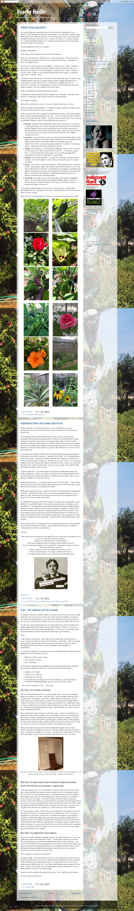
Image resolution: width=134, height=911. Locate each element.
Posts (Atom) (34, 897)
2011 (90, 96)
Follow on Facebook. (93, 212)
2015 (90, 85)
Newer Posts (26, 893)
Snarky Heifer (31, 11)
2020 (90, 54)
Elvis (27, 601)
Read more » (25, 595)
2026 (90, 45)
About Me (89, 38)
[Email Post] (36, 411)
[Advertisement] (96, 226)
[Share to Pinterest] (48, 412)
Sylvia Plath (64, 601)
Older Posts (76, 893)
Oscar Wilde (55, 601)
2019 (90, 77)
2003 (90, 115)
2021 (90, 51)
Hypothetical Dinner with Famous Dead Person (41, 423)
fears (33, 887)
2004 (90, 113)
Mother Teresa (46, 601)
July (91, 56)
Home (51, 893)
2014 (90, 88)
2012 (90, 93)
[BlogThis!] (42, 412)
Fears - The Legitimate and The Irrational (39, 610)
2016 (90, 82)
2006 (90, 107)
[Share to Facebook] (46, 412)
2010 (90, 99)
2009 (90, 102)
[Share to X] (44, 412)
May (91, 73)
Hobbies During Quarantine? (33, 27)
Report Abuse (91, 121)
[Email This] (40, 412)
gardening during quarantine (35, 414)
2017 (90, 80)
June (91, 59)
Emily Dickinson (35, 601)
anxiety (28, 887)
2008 (90, 104)
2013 (90, 91)
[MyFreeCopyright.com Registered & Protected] (100, 246)
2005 (90, 110)
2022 (90, 48)
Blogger (96, 906)
